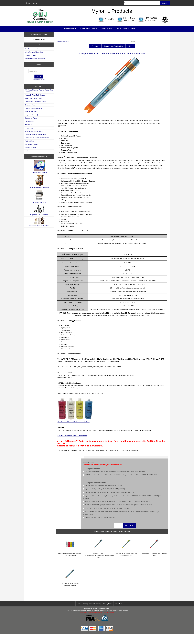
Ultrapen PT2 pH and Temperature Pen (154, 554)
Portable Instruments (62, 41)
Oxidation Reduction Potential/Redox (37, 138)
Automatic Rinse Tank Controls (35, 95)
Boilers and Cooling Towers (33, 98)
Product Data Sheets (31, 144)
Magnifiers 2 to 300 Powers (39, 215)
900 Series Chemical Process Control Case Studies (39, 91)
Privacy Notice (107, 604)
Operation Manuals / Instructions (35, 134)
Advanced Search (39, 80)
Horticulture (28, 124)
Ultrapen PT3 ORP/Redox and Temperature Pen (126, 554)
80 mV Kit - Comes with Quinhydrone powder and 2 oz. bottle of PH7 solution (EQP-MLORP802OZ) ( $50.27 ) (118, 501)
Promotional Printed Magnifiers (39, 226)
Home (27, 3)
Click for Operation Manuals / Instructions (72, 436)
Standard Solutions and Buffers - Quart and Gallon (70, 554)
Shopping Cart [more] (39, 34)
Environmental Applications (33, 108)
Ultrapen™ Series (106, 29)
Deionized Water (30, 105)
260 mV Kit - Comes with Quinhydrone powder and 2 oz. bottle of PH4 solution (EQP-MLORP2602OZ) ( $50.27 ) (118, 504)
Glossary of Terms (31, 118)
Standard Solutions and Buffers (125, 29)
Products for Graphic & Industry (39, 187)
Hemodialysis (29, 121)
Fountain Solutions (31, 111)
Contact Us (118, 604)
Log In (35, 3)
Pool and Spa (29, 141)
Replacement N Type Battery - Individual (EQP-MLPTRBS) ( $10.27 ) (105, 485)
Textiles (27, 151)
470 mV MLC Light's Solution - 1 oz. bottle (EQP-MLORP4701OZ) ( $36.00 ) (107, 508)
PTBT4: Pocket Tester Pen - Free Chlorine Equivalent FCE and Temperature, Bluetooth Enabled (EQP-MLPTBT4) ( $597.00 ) (122, 475)
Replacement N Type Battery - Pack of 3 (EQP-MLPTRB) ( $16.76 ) (105, 489)
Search (38, 64)
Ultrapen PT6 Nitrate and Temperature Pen (70, 584)
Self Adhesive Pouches (39, 172)
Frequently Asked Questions (34, 115)
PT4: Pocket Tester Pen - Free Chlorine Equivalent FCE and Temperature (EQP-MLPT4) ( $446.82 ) (115, 471)
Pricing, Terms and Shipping (92, 604)
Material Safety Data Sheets (34, 131)
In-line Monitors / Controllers (88, 29)
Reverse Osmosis (30, 148)
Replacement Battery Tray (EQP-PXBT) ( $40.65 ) (100, 517)
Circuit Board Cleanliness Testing (35, 102)
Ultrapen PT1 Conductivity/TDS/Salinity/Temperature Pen (98, 555)
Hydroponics (29, 128)
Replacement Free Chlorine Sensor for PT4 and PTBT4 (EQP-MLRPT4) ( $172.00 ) (110, 492)
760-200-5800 (151, 18)
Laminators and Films (39, 202)
